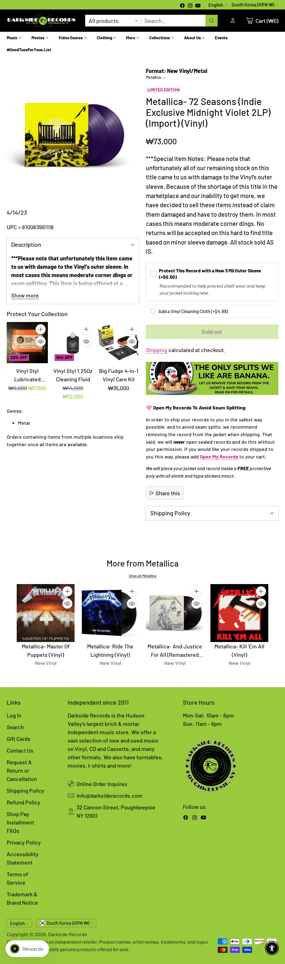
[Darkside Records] (41, 20)
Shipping (156, 349)
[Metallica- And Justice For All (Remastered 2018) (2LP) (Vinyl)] (175, 613)
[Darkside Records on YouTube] (198, 6)
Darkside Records (67, 934)
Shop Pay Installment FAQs (20, 822)
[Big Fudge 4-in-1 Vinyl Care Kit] (118, 342)
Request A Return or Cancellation (22, 770)
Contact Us (20, 750)
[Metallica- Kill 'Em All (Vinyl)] (239, 613)
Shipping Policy (25, 790)
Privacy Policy (24, 842)
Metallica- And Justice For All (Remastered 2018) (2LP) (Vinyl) (175, 654)
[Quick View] (41, 341)
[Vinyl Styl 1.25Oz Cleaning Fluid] (73, 342)
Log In (14, 715)
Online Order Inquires (102, 783)
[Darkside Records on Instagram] (190, 6)
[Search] (211, 20)
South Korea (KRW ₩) (253, 4)
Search (15, 727)
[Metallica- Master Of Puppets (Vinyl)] (46, 613)
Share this (168, 493)
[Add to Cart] (41, 329)
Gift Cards (18, 738)
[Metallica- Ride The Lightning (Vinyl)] (110, 613)
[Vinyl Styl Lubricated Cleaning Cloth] (27, 342)
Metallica (156, 77)
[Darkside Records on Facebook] (182, 6)
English (215, 5)
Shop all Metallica (142, 575)
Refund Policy (23, 802)
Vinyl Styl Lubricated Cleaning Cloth (27, 379)
